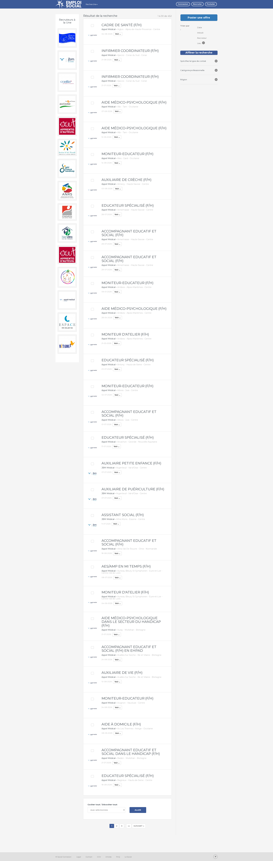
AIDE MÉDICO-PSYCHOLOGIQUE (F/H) (134, 102)
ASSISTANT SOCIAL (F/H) (123, 515)
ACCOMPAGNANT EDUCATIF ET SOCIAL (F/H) (129, 233)
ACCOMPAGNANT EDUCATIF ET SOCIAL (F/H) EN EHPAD (129, 649)
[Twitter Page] (215, 857)
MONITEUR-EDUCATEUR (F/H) (127, 154)
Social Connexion (64, 857)
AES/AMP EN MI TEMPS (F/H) (126, 566)
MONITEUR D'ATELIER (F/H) (125, 334)
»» (129, 826)
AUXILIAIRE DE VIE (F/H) (122, 673)
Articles (108, 857)
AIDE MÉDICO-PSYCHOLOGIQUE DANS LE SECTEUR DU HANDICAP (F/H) (131, 622)
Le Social (128, 857)
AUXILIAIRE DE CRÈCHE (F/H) (126, 180)
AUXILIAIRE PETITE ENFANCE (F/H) (131, 463)
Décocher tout (109, 804)
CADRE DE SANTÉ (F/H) (122, 25)
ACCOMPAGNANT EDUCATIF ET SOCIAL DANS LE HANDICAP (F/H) (131, 752)
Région (184, 80)
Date (199, 27)
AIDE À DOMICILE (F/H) (121, 724)
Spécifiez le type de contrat (193, 61)
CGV (99, 857)
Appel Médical (108, 29)
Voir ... (118, 34)
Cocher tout (94, 804)
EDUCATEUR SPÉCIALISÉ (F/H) (128, 205)
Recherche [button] (91, 4)
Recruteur (202, 38)
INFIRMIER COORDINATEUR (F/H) (130, 51)
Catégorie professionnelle (192, 70)
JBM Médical (108, 467)
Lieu (199, 43)
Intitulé (200, 33)
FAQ (118, 857)
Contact (89, 857)
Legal (78, 857)
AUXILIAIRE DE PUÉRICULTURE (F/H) (133, 489)
